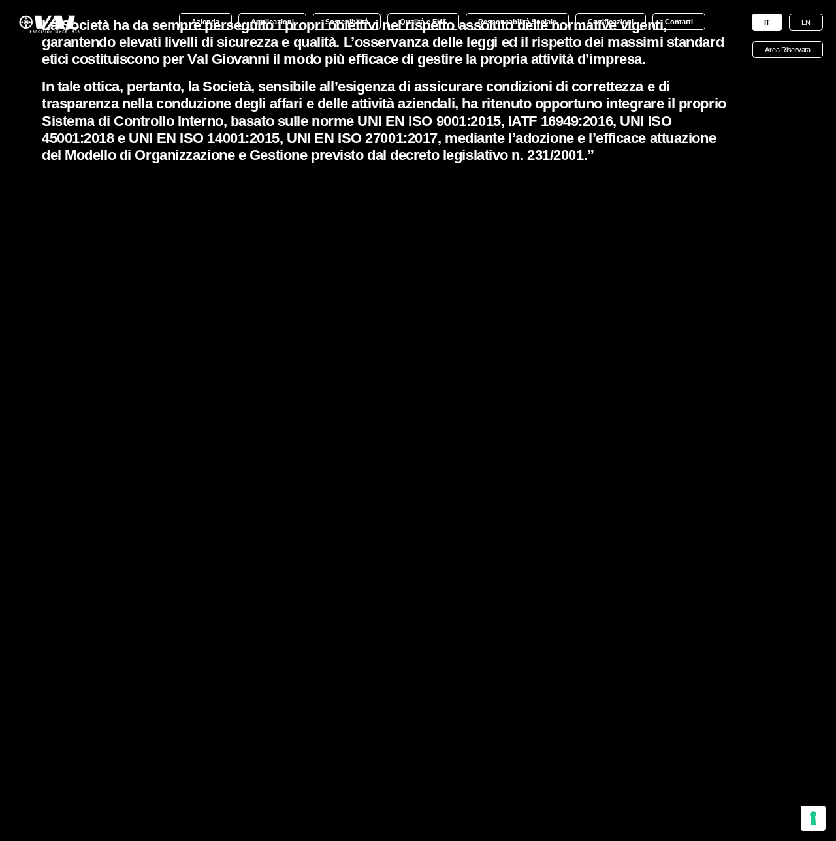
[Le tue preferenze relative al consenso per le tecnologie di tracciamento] (813, 818)
